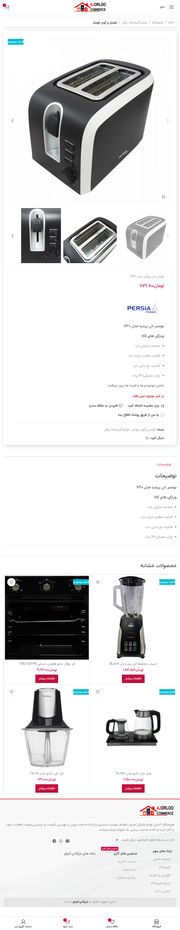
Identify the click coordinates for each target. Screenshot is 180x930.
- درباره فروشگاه (161, 883)
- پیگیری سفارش (126, 877)
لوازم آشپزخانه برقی (134, 22)
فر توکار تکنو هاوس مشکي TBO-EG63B (47, 664)
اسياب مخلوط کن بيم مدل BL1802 (133, 664)
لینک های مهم (162, 851)
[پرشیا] (143, 307)
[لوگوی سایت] (90, 6)
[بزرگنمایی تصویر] (163, 197)
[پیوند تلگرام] (54, 841)
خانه (171, 22)
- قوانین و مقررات (160, 875)
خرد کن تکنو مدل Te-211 (47, 773)
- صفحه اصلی (162, 859)
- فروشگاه (165, 867)
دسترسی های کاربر (119, 853)
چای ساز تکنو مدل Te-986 (133, 773)
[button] (167, 120)
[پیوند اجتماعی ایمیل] (67, 841)
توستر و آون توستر (105, 22)
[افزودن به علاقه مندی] (98, 582)
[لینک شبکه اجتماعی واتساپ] (147, 438)
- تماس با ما (163, 891)
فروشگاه (157, 22)
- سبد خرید (130, 869)
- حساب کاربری (127, 861)
